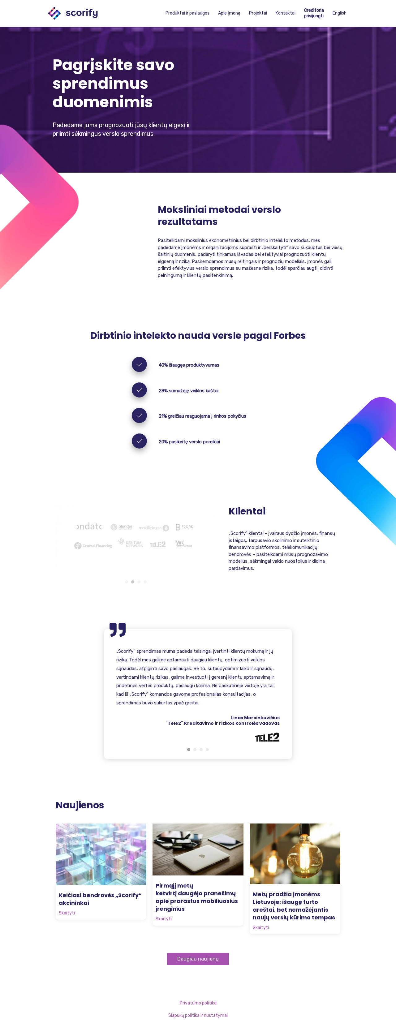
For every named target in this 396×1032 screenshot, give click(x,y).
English (339, 13)
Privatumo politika (198, 1003)
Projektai (258, 13)
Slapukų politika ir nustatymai (198, 1015)
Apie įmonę (229, 13)
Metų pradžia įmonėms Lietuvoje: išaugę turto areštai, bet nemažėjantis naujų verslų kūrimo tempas (294, 905)
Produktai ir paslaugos (187, 13)
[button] (198, 959)
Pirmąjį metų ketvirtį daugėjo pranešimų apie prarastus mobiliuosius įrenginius (197, 897)
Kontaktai (285, 13)
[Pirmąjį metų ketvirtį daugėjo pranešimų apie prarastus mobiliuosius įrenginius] (198, 849)
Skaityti (67, 913)
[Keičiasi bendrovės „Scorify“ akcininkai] (101, 854)
